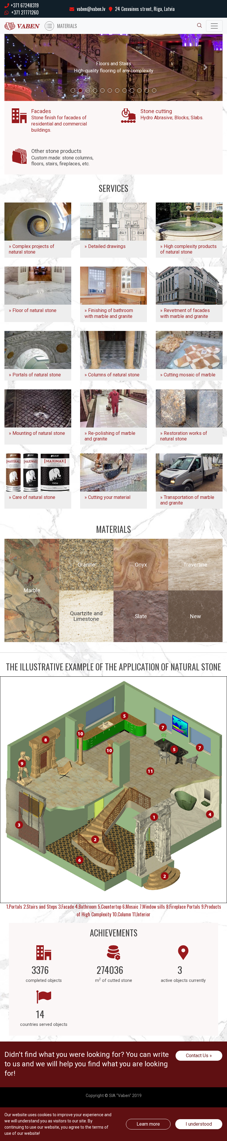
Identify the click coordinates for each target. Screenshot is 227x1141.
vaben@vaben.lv (90, 8)
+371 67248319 (25, 5)
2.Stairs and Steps (40, 906)
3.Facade (66, 906)
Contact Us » (199, 1055)
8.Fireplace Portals (183, 906)
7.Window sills (152, 906)
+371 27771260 (24, 12)
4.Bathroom (86, 906)
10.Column (121, 914)
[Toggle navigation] (214, 26)
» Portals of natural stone (35, 375)
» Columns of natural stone (112, 375)
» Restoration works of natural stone (183, 436)
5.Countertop (109, 906)
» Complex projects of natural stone (31, 249)
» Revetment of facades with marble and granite (185, 313)
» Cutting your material (107, 497)
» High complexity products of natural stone (188, 249)
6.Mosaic (130, 906)
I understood (199, 1124)
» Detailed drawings (105, 246)
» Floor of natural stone (32, 310)
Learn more (148, 1124)
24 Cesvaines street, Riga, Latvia (144, 8)
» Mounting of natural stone (37, 433)
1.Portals (14, 906)
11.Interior (141, 914)
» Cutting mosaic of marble (187, 375)
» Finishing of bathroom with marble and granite (109, 313)
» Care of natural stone (32, 497)
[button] (20, 67)
